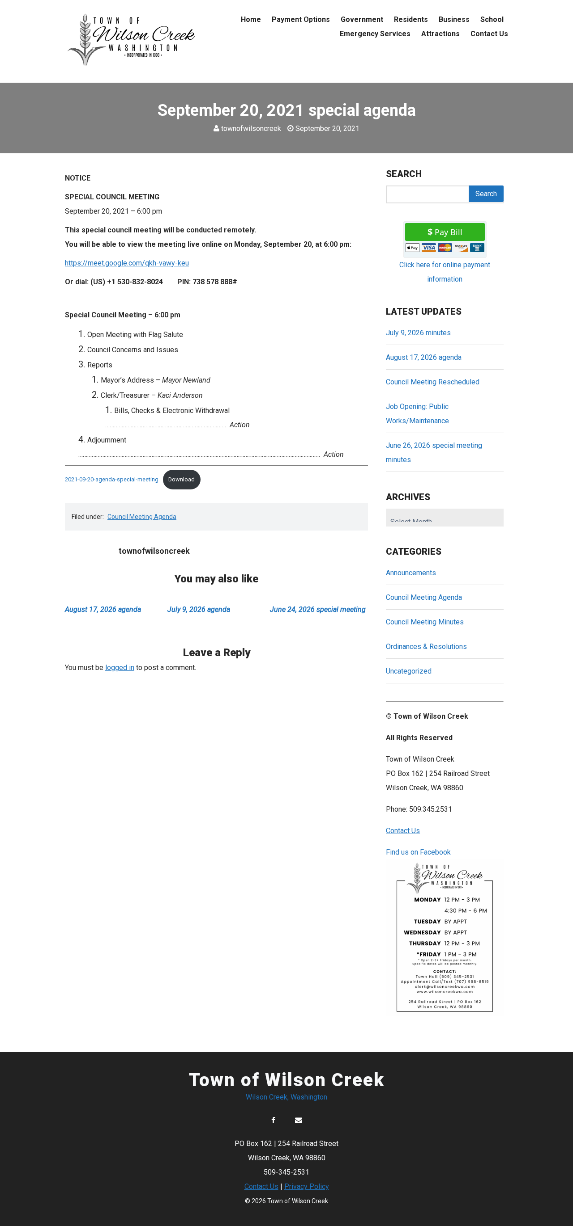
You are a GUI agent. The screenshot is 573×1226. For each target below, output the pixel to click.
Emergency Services (375, 33)
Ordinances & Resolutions (426, 646)
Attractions (440, 33)
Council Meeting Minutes (425, 622)
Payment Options (301, 19)
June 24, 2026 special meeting (318, 609)
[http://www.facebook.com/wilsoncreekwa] (273, 1120)
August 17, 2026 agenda (103, 609)
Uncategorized (409, 671)
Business (454, 19)
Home (251, 19)
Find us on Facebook (418, 852)
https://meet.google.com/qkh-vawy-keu (127, 263)
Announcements (411, 573)
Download (181, 479)
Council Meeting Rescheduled (432, 382)
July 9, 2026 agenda (198, 609)
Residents (411, 19)
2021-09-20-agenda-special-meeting (111, 479)
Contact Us (489, 33)
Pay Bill (448, 232)
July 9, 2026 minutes (418, 333)
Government (362, 19)
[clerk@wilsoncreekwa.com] (298, 1120)
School (492, 19)
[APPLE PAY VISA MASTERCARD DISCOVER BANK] (445, 250)
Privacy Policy (306, 1186)
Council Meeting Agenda (141, 516)
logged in (119, 667)
